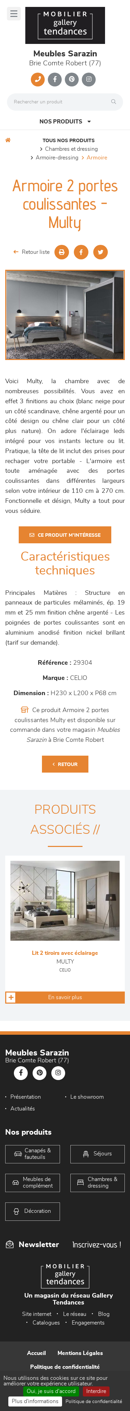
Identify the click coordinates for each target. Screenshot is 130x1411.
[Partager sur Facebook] (81, 252)
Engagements (88, 1323)
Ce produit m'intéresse (69, 535)
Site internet (36, 1314)
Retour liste (36, 252)
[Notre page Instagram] (89, 79)
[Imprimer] (61, 252)
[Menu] (14, 13)
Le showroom (87, 1097)
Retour (68, 764)
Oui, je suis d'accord (51, 1391)
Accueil (36, 1353)
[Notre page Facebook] (55, 79)
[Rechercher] (115, 102)
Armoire (97, 157)
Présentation (25, 1097)
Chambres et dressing (71, 149)
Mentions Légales (80, 1353)
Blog (104, 1314)
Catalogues (46, 1323)
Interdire (96, 1391)
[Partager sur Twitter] (100, 252)
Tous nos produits (69, 140)
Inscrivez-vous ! (96, 1244)
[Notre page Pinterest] (72, 79)
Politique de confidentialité (65, 1367)
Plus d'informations (35, 1401)
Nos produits (61, 121)
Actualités (22, 1109)
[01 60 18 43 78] (38, 79)
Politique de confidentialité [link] (94, 1401)
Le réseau (74, 1314)
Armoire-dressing (57, 157)
